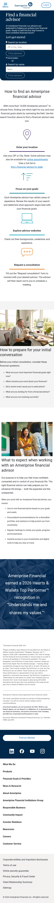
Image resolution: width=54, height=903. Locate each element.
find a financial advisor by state (27, 167)
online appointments (37, 159)
